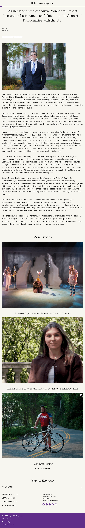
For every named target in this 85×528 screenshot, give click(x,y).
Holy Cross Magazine (42, 3)
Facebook (43, 504)
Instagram (47, 504)
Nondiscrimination (8, 525)
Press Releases (8, 36)
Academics (18, 36)
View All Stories (42, 469)
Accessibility (6, 522)
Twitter (53, 504)
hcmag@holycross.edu (50, 500)
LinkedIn (50, 504)
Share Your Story (10, 501)
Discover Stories (10, 494)
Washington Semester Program (33, 132)
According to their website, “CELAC (65, 146)
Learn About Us (8, 498)
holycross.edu (8, 505)
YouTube (56, 504)
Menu (81, 3)
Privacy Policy (6, 519)
